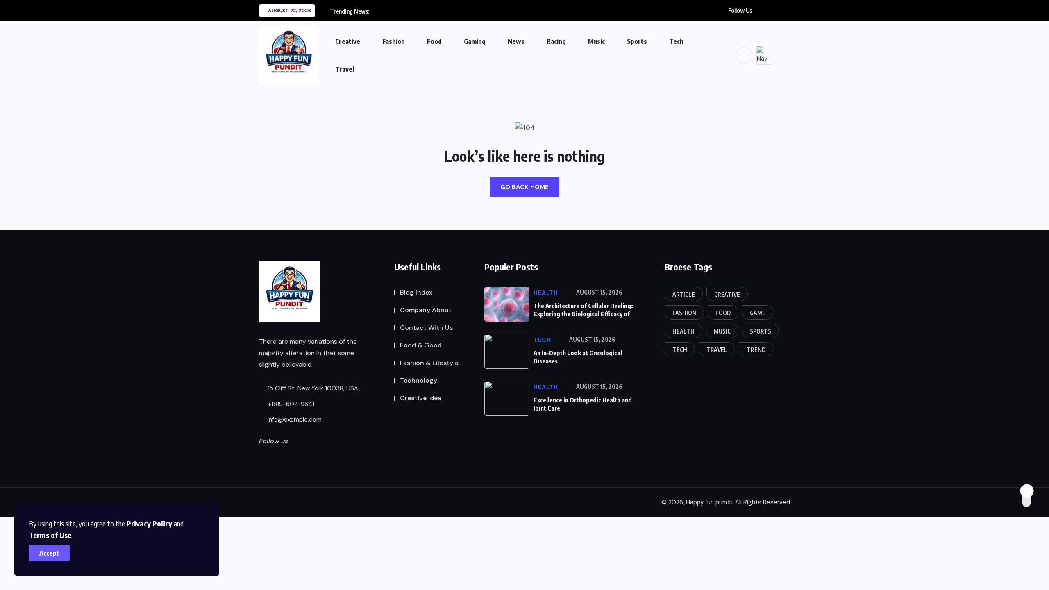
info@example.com (294, 419)
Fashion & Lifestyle (429, 363)
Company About (426, 310)
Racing (556, 41)
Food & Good (421, 345)
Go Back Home (524, 187)
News (516, 41)
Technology (418, 380)
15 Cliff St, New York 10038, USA (312, 388)
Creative (347, 41)
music (722, 331)
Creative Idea (420, 398)
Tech (676, 41)
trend (756, 349)
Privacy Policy (149, 523)
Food (434, 41)
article (683, 294)
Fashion (393, 41)
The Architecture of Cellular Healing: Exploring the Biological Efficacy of (583, 310)
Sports (637, 41)
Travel (344, 69)
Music (596, 41)
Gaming (475, 41)
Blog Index (416, 292)
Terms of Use (50, 535)
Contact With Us (426, 327)
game (757, 312)
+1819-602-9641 (290, 404)
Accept (49, 553)
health (683, 331)
